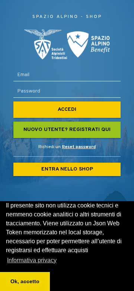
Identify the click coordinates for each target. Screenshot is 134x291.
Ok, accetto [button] (24, 281)
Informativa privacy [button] (32, 260)
